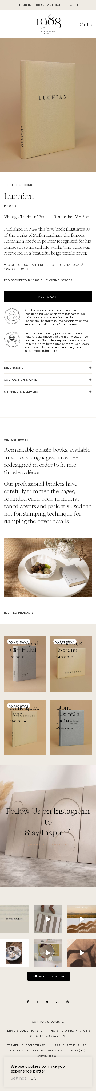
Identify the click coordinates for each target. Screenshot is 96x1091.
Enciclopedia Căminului (26, 646)
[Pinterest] (67, 1002)
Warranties (55, 1036)
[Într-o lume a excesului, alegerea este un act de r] (48, 953)
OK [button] (33, 1078)
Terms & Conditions (22, 1030)
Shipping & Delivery (21, 391)
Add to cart (48, 296)
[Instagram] (37, 1002)
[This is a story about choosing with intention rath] (14, 953)
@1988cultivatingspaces (48, 844)
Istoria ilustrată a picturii (67, 714)
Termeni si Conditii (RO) (27, 1045)
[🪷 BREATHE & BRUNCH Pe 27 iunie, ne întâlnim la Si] (81, 953)
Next (91, 105)
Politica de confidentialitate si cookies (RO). (48, 1050)
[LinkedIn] (57, 1002)
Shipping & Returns (57, 1030)
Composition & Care (20, 379)
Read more (16, 657)
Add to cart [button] (63, 727)
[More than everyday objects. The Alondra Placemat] (48, 919)
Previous (5, 105)
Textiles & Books (18, 184)
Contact (38, 1021)
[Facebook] (28, 1002)
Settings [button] (18, 1078)
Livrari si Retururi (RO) (69, 1045)
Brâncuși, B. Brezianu (69, 646)
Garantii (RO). (48, 1055)
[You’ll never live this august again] (14, 919)
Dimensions (13, 367)
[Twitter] (47, 1002)
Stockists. (55, 1021)
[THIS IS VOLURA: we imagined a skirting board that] (81, 919)
